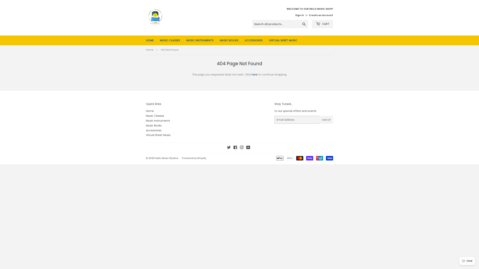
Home (150, 40)
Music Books (229, 40)
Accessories (254, 40)
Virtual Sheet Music (283, 40)
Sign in (299, 15)
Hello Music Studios (166, 158)
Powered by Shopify (194, 158)
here (255, 74)
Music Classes (170, 40)
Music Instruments (199, 40)
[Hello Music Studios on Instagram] (242, 148)
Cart (325, 24)
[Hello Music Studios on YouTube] (248, 148)
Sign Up (326, 119)
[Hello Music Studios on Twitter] (229, 148)
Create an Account (321, 15)
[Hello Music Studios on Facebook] (235, 148)
